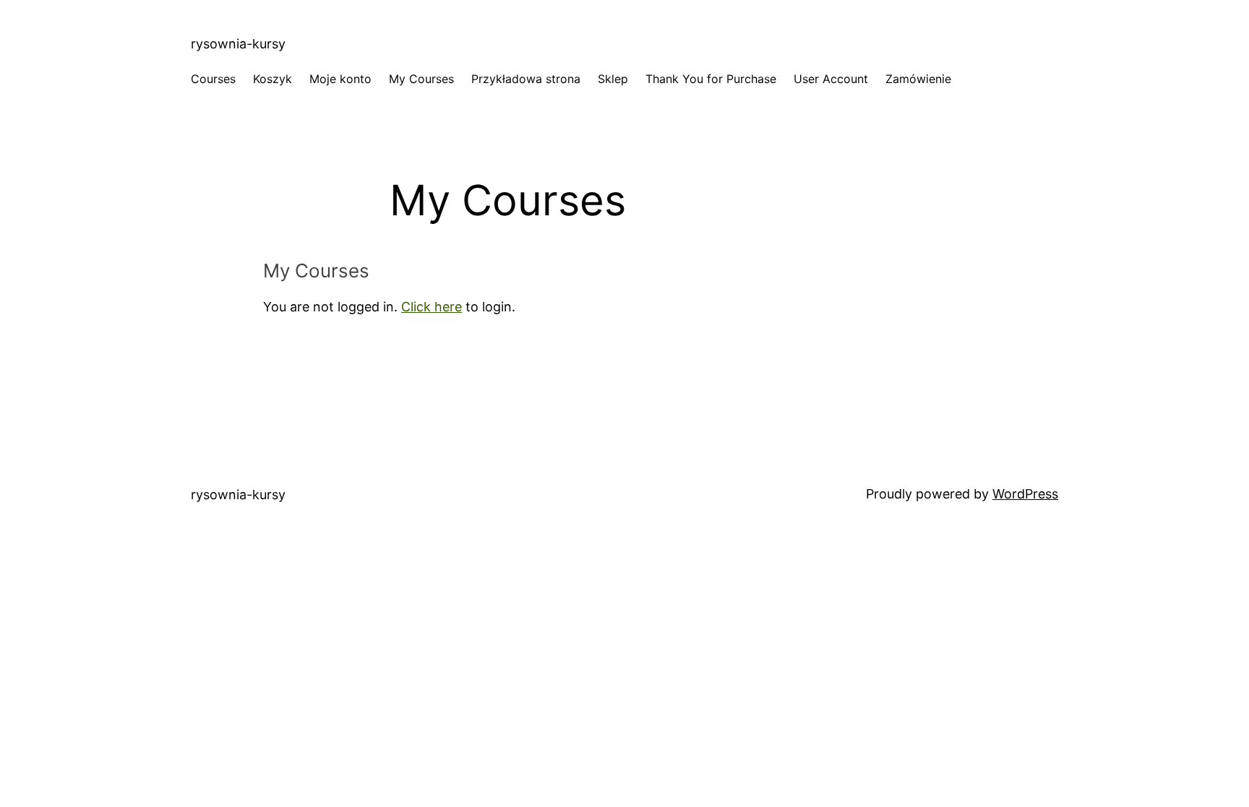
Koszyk (272, 79)
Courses (213, 79)
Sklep (613, 79)
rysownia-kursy (238, 43)
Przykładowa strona (525, 79)
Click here (431, 306)
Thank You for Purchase (710, 79)
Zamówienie (918, 79)
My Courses (421, 79)
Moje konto (340, 79)
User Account (831, 79)
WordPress (1025, 493)
